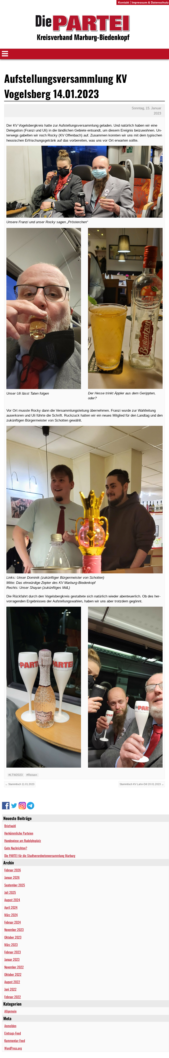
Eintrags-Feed (12, 1033)
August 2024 (12, 899)
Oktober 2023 (12, 937)
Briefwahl (10, 825)
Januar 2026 (12, 877)
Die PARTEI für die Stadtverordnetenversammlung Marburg (39, 855)
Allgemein (10, 1011)
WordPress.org (13, 1048)
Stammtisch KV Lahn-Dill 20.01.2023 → (142, 784)
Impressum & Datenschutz (150, 2)
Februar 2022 (12, 996)
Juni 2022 (10, 989)
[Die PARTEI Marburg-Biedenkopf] (84, 28)
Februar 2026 (12, 869)
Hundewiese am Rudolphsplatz (22, 840)
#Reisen (31, 774)
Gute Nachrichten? (15, 847)
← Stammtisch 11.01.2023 (19, 784)
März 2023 (11, 944)
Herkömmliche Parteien (18, 833)
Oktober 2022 (12, 974)
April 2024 (11, 907)
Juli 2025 (10, 892)
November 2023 (14, 929)
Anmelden (10, 1025)
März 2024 (11, 914)
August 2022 (12, 981)
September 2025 (14, 884)
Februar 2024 (12, 922)
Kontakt (123, 2)
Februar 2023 (12, 951)
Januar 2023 (12, 959)
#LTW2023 (15, 774)
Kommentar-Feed (14, 1040)
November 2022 (14, 966)
